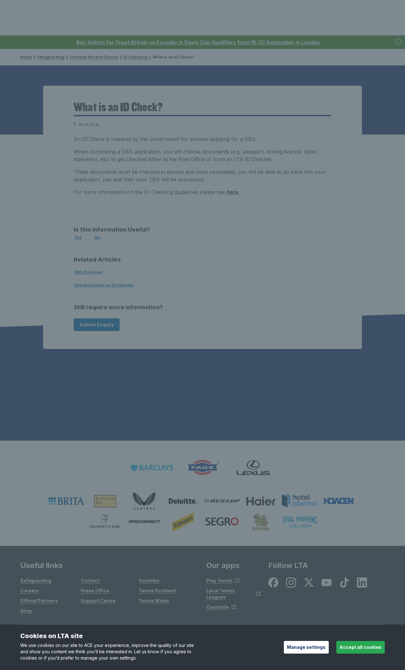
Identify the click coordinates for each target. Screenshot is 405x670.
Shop (26, 610)
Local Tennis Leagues (220, 594)
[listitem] (66, 501)
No (97, 237)
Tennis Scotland (157, 590)
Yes (78, 237)
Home (26, 57)
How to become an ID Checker (104, 285)
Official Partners (39, 600)
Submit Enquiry (96, 324)
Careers (29, 590)
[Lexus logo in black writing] (253, 468)
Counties (149, 580)
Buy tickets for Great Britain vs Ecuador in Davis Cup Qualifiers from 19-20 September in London (198, 42)
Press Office (95, 590)
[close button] (398, 42)
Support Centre (98, 600)
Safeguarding (51, 57)
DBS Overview (88, 272)
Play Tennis (219, 580)
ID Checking (135, 57)
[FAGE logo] (202, 468)
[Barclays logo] (152, 468)
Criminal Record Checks (94, 57)
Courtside (217, 607)
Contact (90, 580)
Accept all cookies (361, 647)
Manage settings (306, 647)
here (232, 192)
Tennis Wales (154, 600)
